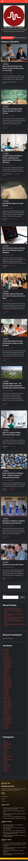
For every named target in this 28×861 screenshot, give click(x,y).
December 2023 (7, 702)
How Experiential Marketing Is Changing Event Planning (14, 818)
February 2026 (7, 658)
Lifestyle (6, 761)
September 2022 (8, 723)
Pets (5, 763)
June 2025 (6, 671)
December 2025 (7, 661)
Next (16, 587)
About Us (3, 799)
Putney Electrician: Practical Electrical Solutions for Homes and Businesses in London (13, 610)
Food (5, 752)
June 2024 (6, 692)
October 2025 (7, 664)
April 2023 (6, 712)
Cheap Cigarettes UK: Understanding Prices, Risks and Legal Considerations (14, 814)
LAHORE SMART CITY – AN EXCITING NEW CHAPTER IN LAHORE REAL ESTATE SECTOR (13, 386)
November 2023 (7, 704)
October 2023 (7, 706)
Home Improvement (8, 759)
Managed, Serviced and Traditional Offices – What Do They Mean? (14, 845)
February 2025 (7, 678)
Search (4, 594)
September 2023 (8, 707)
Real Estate (6, 764)
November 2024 (7, 683)
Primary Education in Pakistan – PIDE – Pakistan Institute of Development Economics (13, 475)
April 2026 (6, 656)
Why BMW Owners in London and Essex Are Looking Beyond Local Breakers (14, 836)
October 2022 (7, 721)
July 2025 (6, 670)
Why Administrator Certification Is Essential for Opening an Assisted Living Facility (14, 848)
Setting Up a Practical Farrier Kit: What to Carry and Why (14, 811)
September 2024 (8, 687)
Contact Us (3, 801)
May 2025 (6, 673)
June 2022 (6, 726)
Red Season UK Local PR (14, 28)
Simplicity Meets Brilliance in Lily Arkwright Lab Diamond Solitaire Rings (13, 825)
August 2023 (7, 709)
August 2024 (7, 688)
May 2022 (6, 728)
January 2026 (7, 659)
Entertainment (7, 747)
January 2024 (7, 700)
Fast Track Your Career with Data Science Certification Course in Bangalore (13, 250)
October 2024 (7, 685)
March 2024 (6, 697)
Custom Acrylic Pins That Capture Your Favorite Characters (13, 851)
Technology (6, 769)
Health (5, 758)
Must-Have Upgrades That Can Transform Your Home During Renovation (14, 828)
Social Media (7, 766)
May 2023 (6, 711)
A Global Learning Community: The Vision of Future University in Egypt (13, 296)
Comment (4, 83)
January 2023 (7, 716)
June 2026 (6, 652)
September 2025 (8, 666)
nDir (3, 73)
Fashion (6, 749)
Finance (6, 751)
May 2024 (6, 694)
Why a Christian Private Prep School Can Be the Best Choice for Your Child (13, 68)
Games (5, 754)
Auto (5, 740)
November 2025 (7, 663)
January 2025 (7, 680)
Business (6, 742)
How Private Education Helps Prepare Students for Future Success (12, 111)
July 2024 (6, 690)
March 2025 (6, 676)
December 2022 (7, 718)
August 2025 (7, 668)
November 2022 (7, 719)
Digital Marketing (8, 744)
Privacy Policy (4, 796)
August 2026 (7, 649)
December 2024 (7, 682)
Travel (5, 771)
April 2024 (6, 695)
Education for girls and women (12, 564)
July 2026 (6, 651)
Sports (5, 768)
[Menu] (2, 1)
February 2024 (7, 699)
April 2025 (6, 675)
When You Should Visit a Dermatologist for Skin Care (14, 816)
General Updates (8, 756)
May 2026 (6, 654)
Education (6, 64)
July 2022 (6, 724)
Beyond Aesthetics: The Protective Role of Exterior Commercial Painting (13, 854)
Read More (22, 82)
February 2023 (7, 714)
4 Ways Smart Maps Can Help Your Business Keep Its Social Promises (12, 343)
